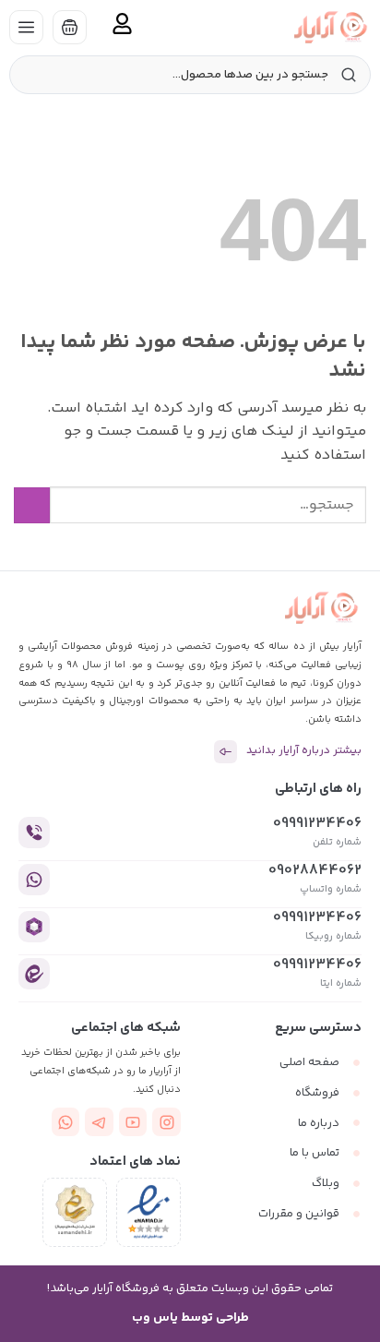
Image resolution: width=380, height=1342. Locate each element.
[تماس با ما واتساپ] (66, 1122)
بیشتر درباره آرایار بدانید (304, 751)
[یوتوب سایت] (133, 1122)
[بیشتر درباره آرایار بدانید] (225, 751)
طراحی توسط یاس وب (190, 1318)
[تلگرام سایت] (99, 1122)
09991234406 (317, 823)
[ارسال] (32, 505)
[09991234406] (34, 832)
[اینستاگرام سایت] (166, 1122)
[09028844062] (34, 879)
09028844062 (315, 870)
